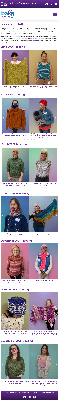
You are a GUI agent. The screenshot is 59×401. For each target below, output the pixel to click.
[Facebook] (34, 397)
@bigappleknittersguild (35, 40)
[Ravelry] (24, 397)
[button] (55, 14)
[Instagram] (29, 397)
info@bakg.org (49, 392)
